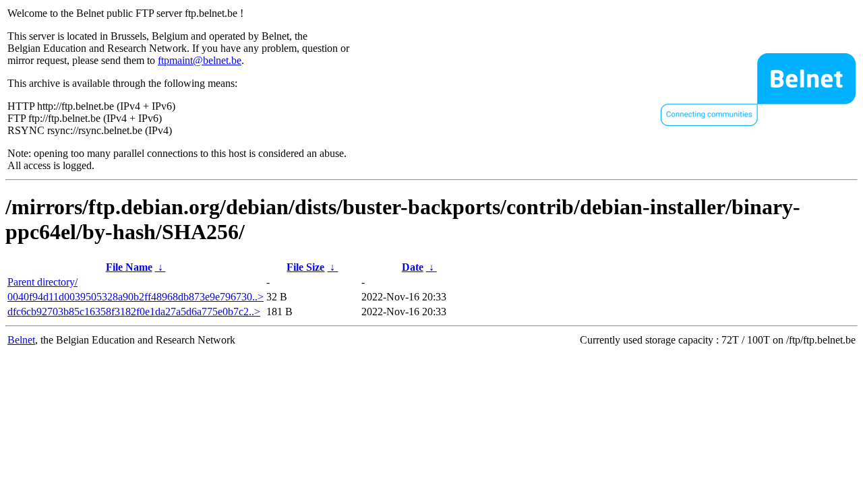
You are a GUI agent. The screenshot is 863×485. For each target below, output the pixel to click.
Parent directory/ (42, 282)
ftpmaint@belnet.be (199, 60)
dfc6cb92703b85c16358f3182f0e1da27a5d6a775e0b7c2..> (133, 311)
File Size (305, 267)
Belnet (21, 340)
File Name (129, 267)
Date (412, 267)
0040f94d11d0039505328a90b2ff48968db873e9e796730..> (135, 296)
